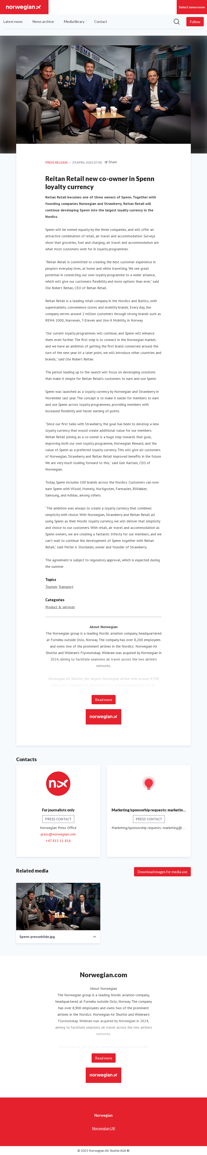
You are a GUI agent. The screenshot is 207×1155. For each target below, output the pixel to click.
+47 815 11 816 (58, 840)
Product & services (60, 607)
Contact (100, 21)
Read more (103, 699)
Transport (65, 586)
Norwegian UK (103, 1128)
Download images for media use (162, 871)
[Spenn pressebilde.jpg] (58, 906)
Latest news (13, 21)
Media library (74, 21)
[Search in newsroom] (176, 21)
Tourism (51, 586)
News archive (43, 21)
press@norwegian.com (58, 834)
